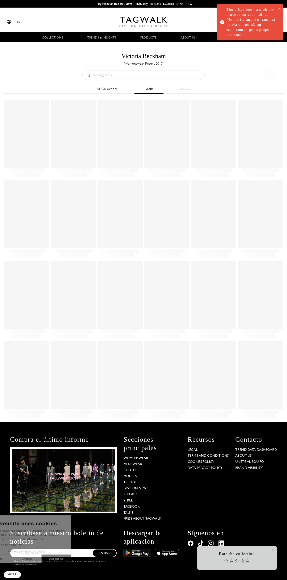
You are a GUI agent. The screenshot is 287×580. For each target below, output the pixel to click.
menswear (133, 464)
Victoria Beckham (143, 55)
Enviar (104, 553)
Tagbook (132, 506)
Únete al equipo (249, 462)
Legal (193, 450)
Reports (130, 494)
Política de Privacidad (24, 565)
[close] (279, 8)
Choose (48, 558)
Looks (149, 89)
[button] (12, 574)
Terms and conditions (208, 455)
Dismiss (19, 558)
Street (129, 500)
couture (131, 470)
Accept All (78, 558)
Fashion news (136, 488)
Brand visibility (249, 468)
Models (130, 476)
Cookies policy (201, 462)
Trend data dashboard (256, 450)
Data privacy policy (205, 468)
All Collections (107, 89)
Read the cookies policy (25, 545)
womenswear (136, 458)
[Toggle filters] (269, 75)
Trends (130, 482)
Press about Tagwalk (143, 518)
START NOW (184, 3)
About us (243, 455)
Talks (128, 513)
